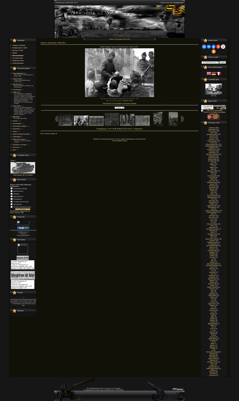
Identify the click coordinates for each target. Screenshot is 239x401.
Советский (211, 131)
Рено (212, 232)
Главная (111, 39)
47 (111, 129)
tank (212, 192)
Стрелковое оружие (19, 126)
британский (212, 159)
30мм (212, 343)
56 (131, 129)
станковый (212, 244)
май (212, 315)
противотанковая (212, 154)
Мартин (212, 347)
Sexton (13, 160)
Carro (212, 220)
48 (113, 129)
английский (212, 161)
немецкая (212, 152)
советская (212, 157)
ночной (212, 373)
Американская (212, 182)
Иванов (212, 360)
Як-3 (212, 237)
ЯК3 (212, 292)
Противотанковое (212, 265)
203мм (212, 318)
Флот (14, 150)
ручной (212, 177)
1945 (212, 179)
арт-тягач (212, 217)
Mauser (212, 280)
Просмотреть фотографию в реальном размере (119, 103)
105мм (212, 204)
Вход (124, 39)
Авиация (16, 193)
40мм (212, 317)
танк (211, 132)
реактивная (212, 338)
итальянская (212, 250)
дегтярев (212, 187)
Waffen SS (16, 92)
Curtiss (212, 297)
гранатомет (212, 304)
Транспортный (212, 196)
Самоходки (16, 136)
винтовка (212, 201)
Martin (212, 309)
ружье (212, 184)
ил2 (212, 274)
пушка (211, 137)
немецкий (211, 129)
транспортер (212, 358)
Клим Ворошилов (212, 368)
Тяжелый (212, 151)
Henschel (212, 310)
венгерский (212, 284)
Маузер (212, 305)
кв (212, 342)
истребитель (211, 149)
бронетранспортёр (212, 239)
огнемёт (212, 240)
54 (126, 129)
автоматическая (212, 229)
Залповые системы (19, 144)
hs (212, 330)
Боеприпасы (17, 199)
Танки (15, 131)
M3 (212, 260)
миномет (212, 215)
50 (117, 129)
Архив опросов (25, 211)
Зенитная (212, 186)
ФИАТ (213, 325)
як (212, 259)
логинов (212, 340)
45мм (212, 235)
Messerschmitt (212, 224)
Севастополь (17, 79)
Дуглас (212, 247)
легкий (211, 136)
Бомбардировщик (212, 146)
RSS (128, 39)
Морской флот (18, 196)
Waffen (212, 164)
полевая (212, 277)
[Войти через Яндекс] (218, 47)
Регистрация (118, 39)
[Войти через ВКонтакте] (209, 47)
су (212, 270)
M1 (212, 327)
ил (212, 350)
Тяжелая (212, 353)
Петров (212, 322)
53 (124, 129)
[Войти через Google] (223, 46)
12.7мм (212, 302)
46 (109, 129)
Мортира (212, 355)
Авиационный (212, 242)
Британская (212, 279)
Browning (212, 357)
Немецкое (212, 275)
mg (212, 209)
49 (115, 129)
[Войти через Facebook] (213, 47)
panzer (212, 345)
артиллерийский (212, 245)
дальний (212, 227)
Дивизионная (212, 323)
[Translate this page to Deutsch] (213, 75)
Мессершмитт (212, 212)
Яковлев (212, 269)
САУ (211, 142)
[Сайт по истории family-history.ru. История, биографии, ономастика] (213, 114)
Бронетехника (18, 191)
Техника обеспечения (20, 201)
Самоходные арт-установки (23, 175)
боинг (212, 365)
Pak (212, 214)
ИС (212, 307)
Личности (16, 147)
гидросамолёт (212, 206)
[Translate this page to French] (218, 75)
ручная (212, 257)
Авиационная (212, 197)
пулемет (212, 139)
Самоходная (211, 141)
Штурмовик (212, 207)
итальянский (212, 176)
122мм (212, 285)
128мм (212, 370)
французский (212, 171)
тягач (212, 225)
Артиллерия (17, 123)
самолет (212, 127)
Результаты (14, 211)
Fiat (212, 335)
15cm (212, 267)
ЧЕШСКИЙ (212, 295)
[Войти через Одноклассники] (214, 51)
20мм (212, 191)
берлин (212, 189)
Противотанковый (212, 352)
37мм (212, 172)
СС (212, 162)
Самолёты (16, 129)
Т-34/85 (212, 348)
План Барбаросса (19, 73)
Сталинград (17, 89)
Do (212, 222)
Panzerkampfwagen (212, 211)
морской (212, 272)
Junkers (212, 289)
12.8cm (212, 363)
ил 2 (212, 312)
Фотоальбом (52, 43)
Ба (212, 290)
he (212, 174)
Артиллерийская (211, 144)
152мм (212, 255)
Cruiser (212, 194)
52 (122, 129)
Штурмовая (212, 367)
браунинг (212, 372)
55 (128, 129)
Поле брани (17, 106)
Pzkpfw (212, 254)
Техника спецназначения (22, 207)
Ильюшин (212, 375)
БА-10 (214, 95)
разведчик (212, 156)
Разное (15, 121)
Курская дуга (17, 84)
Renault (212, 230)
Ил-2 (212, 219)
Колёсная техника (19, 139)
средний (212, 147)
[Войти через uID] (204, 47)
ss (212, 166)
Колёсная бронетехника (21, 134)
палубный (212, 202)
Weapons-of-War (128, 100)
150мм (212, 262)
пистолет (212, 181)
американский (212, 134)
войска (212, 167)
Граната (212, 249)
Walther (212, 320)
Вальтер (212, 332)
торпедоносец (212, 234)
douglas (212, 252)
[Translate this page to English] (209, 75)
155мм (212, 282)
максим (212, 337)
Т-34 (212, 199)
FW (212, 299)
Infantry (212, 313)
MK (212, 169)
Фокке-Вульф (212, 287)
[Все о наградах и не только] (213, 118)
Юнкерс (212, 294)
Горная (212, 333)
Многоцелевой (212, 264)
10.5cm (212, 328)
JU (212, 300)
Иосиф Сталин (212, 362)
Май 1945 (16, 117)
